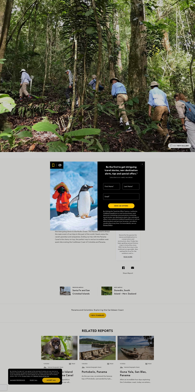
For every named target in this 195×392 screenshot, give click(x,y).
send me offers (121, 206)
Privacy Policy (107, 225)
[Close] (142, 164)
